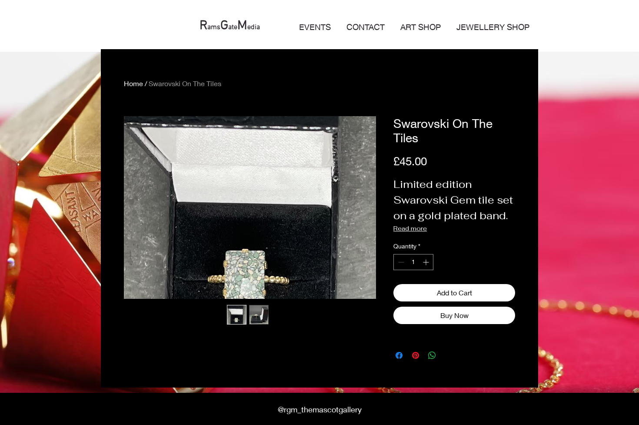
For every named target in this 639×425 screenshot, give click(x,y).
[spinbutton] (413, 262)
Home (133, 83)
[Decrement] (400, 262)
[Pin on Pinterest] (415, 355)
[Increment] (426, 262)
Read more (410, 228)
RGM (211, 26)
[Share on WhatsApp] (432, 355)
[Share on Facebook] (399, 355)
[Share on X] (448, 355)
